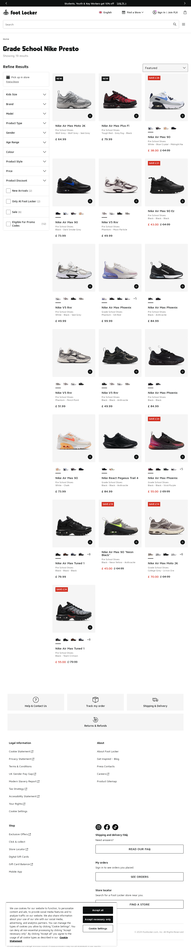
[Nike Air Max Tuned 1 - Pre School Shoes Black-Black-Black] (65, 640)
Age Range (12, 142)
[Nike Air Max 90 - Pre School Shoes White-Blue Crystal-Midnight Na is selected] (150, 128)
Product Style (14, 161)
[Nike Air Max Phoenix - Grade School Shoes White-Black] (127, 299)
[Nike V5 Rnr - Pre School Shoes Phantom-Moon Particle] (65, 299)
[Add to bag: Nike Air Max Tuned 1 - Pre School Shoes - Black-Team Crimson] (90, 627)
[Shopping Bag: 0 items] (185, 12)
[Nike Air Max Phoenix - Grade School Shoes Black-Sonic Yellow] (112, 299)
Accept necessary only (98, 919)
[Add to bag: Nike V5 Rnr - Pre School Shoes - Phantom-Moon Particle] (136, 201)
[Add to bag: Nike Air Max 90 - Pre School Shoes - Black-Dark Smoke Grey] (90, 201)
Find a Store (12, 81)
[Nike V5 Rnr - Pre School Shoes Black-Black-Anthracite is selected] (104, 384)
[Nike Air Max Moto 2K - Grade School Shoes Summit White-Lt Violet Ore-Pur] (173, 554)
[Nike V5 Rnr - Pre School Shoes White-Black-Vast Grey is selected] (58, 299)
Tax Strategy (16, 788)
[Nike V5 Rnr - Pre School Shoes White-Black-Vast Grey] (112, 213)
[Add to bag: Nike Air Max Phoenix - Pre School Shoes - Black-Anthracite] (182, 286)
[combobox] (91, 24)
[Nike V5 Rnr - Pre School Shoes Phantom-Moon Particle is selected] (104, 213)
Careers (101, 773)
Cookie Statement (19, 751)
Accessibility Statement (22, 796)
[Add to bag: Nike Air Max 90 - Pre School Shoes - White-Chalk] (90, 457)
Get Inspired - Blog (108, 758)
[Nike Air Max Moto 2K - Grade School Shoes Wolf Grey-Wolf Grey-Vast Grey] (158, 554)
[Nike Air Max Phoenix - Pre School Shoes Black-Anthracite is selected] (150, 299)
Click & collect (17, 841)
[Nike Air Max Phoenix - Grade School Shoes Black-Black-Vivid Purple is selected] (150, 469)
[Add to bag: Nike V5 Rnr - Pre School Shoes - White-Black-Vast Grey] (90, 286)
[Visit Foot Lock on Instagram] (99, 827)
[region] (95, 3)
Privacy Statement (20, 758)
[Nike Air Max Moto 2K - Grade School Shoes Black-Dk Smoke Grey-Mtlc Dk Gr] (166, 554)
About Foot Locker (108, 751)
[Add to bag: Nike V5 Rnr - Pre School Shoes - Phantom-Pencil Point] (90, 371)
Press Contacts (106, 766)
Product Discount (16, 180)
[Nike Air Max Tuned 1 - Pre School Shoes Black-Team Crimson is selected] (58, 640)
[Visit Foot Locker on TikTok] (115, 827)
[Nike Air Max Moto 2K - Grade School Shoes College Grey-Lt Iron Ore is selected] (150, 554)
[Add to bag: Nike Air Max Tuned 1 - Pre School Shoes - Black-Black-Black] (90, 542)
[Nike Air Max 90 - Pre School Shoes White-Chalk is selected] (58, 469)
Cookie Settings (18, 811)
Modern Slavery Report (22, 781)
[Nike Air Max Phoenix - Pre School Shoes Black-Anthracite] (158, 384)
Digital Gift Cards (19, 856)
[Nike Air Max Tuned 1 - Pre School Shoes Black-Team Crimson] (81, 554)
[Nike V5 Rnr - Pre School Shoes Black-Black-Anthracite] (119, 213)
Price (9, 171)
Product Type (14, 123)
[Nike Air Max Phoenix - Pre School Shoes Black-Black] (158, 299)
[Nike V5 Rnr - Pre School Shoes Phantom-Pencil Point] (127, 213)
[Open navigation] (184, 24)
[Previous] (6, 3)
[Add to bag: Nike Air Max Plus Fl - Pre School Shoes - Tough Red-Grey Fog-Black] (136, 116)
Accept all (97, 910)
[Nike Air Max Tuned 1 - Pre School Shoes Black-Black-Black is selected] (58, 554)
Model (9, 113)
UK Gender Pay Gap (21, 773)
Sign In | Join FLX (168, 12)
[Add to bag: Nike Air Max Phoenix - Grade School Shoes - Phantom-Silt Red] (136, 286)
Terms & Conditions (20, 766)
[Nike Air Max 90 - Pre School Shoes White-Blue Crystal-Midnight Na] (65, 213)
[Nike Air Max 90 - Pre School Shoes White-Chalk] (166, 128)
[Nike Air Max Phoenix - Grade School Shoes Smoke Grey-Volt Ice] (119, 299)
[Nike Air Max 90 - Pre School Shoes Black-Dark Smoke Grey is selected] (58, 213)
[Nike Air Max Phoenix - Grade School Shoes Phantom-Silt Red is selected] (104, 299)
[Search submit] (175, 24)
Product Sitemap (107, 781)
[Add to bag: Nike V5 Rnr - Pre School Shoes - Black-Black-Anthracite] (136, 371)
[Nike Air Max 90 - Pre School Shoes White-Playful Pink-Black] (158, 128)
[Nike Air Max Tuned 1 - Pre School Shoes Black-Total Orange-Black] (65, 554)
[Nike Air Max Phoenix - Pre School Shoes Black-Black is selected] (150, 384)
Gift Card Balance (19, 864)
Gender (10, 132)
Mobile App (15, 871)
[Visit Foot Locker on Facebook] (107, 827)
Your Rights (15, 803)
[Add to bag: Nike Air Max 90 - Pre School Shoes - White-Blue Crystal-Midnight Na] (182, 116)
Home (6, 39)
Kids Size (11, 94)
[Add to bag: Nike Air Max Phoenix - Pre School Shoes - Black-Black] (182, 371)
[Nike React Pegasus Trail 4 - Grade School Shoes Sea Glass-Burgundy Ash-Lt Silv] (112, 469)
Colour (10, 151)
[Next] (185, 3)
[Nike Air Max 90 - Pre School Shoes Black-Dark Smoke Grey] (173, 128)
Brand (9, 104)
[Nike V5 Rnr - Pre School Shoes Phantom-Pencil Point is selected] (58, 384)
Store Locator (17, 849)
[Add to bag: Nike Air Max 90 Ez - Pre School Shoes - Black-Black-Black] (182, 201)
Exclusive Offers (18, 834)
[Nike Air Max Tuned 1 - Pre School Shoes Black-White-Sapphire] (73, 554)
